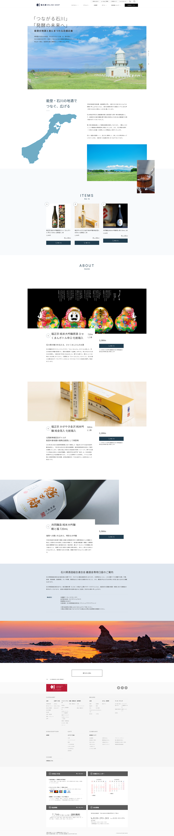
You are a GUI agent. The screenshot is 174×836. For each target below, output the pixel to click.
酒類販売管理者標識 (119, 744)
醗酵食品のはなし (106, 740)
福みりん (104, 703)
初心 (90, 708)
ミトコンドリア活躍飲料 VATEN (124, 705)
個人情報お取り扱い (119, 740)
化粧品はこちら (131, 5)
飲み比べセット (49, 706)
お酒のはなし (105, 738)
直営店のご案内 (92, 740)
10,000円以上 (70, 748)
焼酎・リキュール (50, 716)
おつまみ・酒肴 (65, 723)
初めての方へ (92, 742)
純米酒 (47, 712)
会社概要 (91, 738)
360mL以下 (56, 708)
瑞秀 (97, 706)
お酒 (47, 701)
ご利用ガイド (114, 1)
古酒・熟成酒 (49, 714)
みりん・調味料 (105, 701)
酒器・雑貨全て (72, 703)
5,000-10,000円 (71, 746)
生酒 (47, 718)
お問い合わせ (95, 1)
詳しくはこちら (79, 773)
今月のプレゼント (106, 744)
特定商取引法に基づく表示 (120, 742)
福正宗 (90, 706)
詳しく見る (67, 238)
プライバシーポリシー (119, 738)
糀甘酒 (63, 705)
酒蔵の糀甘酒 (118, 709)
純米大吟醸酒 (49, 708)
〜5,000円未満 (71, 744)
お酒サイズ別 (57, 701)
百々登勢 (98, 708)
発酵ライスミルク (65, 715)
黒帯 (90, 703)
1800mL (55, 703)
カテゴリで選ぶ (71, 735)
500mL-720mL (57, 706)
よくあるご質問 (104, 1)
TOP (47, 679)
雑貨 (69, 742)
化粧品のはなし (105, 742)
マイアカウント (122, 1)
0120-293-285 (101, 818)
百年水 (116, 713)
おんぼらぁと (98, 710)
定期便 (95, 5)
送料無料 (79, 701)
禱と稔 (90, 713)
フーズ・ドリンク (80, 706)
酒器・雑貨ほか (72, 701)
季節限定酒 (48, 703)
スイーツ (63, 725)
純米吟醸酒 (48, 710)
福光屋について (92, 735)
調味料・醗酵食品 (65, 720)
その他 (97, 713)
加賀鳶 (97, 703)
